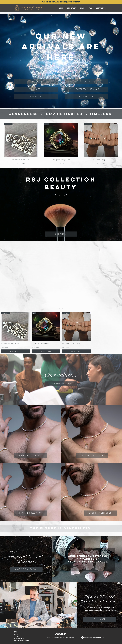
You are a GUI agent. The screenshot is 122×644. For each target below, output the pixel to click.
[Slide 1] (59, 308)
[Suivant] (111, 277)
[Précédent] (11, 277)
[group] (61, 144)
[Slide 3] (62, 308)
